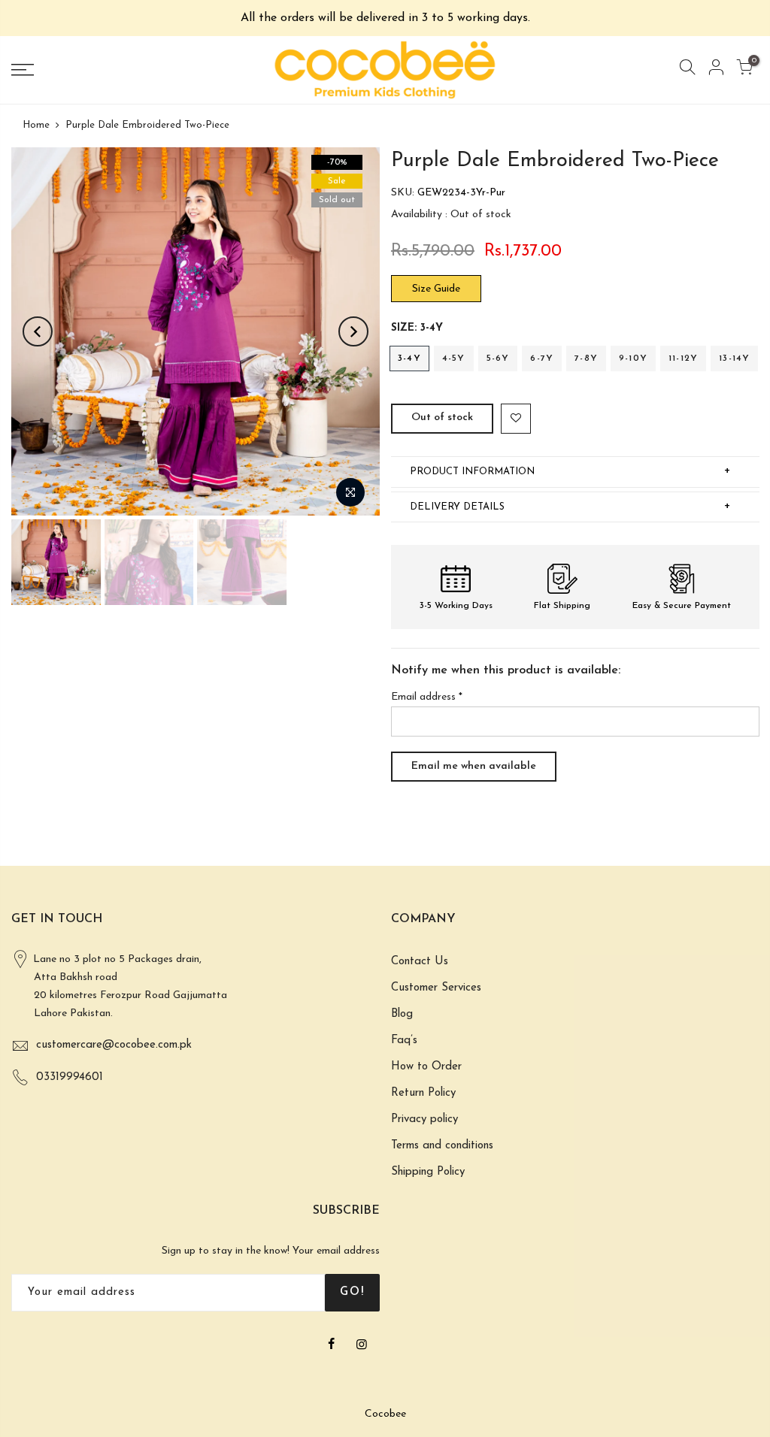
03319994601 (69, 1077)
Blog (402, 1014)
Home (36, 125)
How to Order (426, 1066)
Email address (426, 697)
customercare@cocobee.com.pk (114, 1045)
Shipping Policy (428, 1172)
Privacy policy (424, 1119)
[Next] (353, 331)
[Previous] (38, 331)
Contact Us (419, 961)
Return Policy (423, 1093)
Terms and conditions (442, 1145)
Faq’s (404, 1040)
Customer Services (436, 988)
